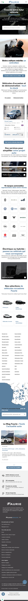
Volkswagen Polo (18, 352)
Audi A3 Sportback (6, 371)
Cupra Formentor (18, 344)
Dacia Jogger (17, 342)
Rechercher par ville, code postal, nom (11, 414)
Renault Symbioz (5, 339)
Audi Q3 (3, 377)
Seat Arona (17, 374)
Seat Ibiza (17, 371)
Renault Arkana (5, 344)
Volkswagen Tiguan (19, 360)
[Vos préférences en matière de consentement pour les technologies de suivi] (2, 599)
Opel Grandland (18, 350)
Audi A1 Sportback (6, 368)
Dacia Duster (17, 336)
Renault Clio (4, 333)
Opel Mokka (4, 360)
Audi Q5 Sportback (6, 379)
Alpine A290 (4, 352)
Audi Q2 (3, 366)
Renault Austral (5, 342)
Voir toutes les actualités (14, 467)
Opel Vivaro (4, 363)
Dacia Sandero (18, 333)
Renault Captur (8, 121)
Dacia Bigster (17, 339)
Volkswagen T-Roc (19, 363)
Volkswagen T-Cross (19, 355)
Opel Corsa (4, 358)
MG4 (16, 368)
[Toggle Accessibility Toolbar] (3, 594)
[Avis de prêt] (22, 135)
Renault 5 (4, 347)
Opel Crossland (5, 355)
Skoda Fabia (17, 347)
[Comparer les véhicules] (22, 121)
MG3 (16, 366)
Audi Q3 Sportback (6, 374)
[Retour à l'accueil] (14, 2)
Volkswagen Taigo (19, 358)
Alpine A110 (4, 350)
